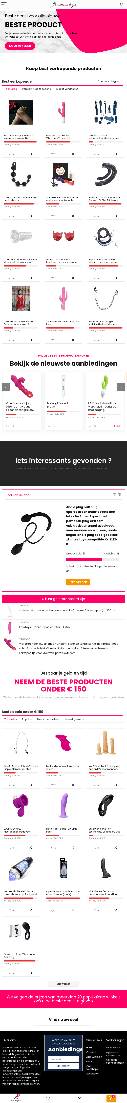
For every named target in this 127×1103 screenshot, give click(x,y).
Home (89, 1047)
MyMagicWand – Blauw (58, 405)
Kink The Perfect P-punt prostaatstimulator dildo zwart (103, 894)
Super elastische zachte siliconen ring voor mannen (103, 261)
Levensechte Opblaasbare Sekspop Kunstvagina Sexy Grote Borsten (18, 324)
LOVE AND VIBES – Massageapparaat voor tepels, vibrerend (17, 831)
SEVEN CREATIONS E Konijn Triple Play (63, 323)
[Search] (122, 4)
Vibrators (24, 605)
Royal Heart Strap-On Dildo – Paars (62, 830)
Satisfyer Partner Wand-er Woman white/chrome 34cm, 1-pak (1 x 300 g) (67, 610)
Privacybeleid (113, 1047)
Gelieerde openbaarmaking (116, 1061)
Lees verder (78, 582)
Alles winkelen (94, 1056)
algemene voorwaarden (113, 1054)
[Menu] (4, 4)
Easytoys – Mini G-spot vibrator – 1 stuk (44, 627)
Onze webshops (92, 1067)
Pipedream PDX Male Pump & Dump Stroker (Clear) (63, 893)
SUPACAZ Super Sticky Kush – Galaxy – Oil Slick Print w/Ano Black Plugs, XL (104, 200)
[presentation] (6, 387)
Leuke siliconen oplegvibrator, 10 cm (63, 767)
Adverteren (92, 1073)
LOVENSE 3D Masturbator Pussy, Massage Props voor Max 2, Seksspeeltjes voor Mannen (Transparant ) (20, 263)
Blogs (89, 1061)
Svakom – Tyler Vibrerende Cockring (19, 955)
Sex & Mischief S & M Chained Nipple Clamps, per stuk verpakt (21, 769)
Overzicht (92, 1052)
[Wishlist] (48, 1098)
